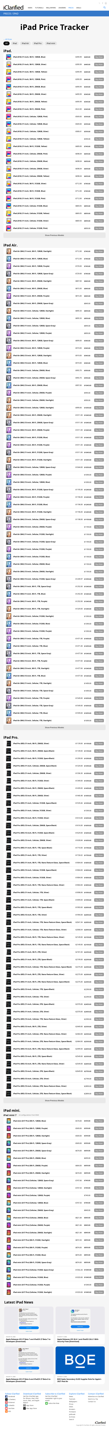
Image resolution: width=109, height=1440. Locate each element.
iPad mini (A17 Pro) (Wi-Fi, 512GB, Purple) (30, 1248)
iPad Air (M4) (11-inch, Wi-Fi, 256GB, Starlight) (32, 281)
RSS (9, 1411)
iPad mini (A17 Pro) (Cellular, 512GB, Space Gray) (33, 1270)
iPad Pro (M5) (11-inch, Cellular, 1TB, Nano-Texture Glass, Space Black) (42, 922)
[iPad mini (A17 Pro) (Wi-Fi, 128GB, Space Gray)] (8, 1143)
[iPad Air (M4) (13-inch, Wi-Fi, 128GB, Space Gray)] (8, 340)
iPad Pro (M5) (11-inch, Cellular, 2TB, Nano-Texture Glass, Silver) (39, 1034)
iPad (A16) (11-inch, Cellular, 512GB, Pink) (30, 228)
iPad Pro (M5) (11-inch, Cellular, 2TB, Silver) (31, 1012)
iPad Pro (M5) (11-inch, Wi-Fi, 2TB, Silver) (30, 952)
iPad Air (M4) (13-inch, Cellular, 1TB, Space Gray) (33, 706)
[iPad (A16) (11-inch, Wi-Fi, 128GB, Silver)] (8, 64)
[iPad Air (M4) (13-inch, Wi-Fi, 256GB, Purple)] (8, 430)
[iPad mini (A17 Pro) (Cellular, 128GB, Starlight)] (8, 1188)
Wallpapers (73, 1402)
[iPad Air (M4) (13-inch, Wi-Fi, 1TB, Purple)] (8, 661)
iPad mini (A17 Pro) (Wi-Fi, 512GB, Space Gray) (32, 1262)
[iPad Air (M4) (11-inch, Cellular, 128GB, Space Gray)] (8, 325)
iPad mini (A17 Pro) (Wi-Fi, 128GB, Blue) (29, 1121)
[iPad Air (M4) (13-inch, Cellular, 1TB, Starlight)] (8, 720)
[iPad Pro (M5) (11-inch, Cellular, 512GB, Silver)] (8, 810)
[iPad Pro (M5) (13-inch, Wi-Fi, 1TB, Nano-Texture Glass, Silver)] (8, 937)
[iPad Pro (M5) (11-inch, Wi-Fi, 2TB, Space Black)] (8, 959)
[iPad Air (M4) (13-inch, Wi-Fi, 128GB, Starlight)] (8, 355)
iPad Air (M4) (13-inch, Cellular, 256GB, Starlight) (33, 572)
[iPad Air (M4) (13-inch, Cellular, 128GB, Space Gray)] (8, 467)
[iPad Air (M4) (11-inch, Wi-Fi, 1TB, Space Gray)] (8, 586)
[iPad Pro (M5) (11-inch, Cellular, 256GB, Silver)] (8, 773)
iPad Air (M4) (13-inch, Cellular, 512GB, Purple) (32, 631)
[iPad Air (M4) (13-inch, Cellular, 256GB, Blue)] (8, 564)
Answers (72, 1409)
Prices (71, 1404)
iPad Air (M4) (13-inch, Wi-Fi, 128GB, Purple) (31, 348)
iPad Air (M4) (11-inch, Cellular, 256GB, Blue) (31, 370)
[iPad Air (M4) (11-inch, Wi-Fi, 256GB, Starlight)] (8, 281)
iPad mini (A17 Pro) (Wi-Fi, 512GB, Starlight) (31, 1240)
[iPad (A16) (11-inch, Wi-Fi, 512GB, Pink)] (8, 198)
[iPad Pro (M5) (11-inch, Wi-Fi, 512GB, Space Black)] (8, 758)
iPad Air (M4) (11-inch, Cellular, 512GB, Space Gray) (34, 542)
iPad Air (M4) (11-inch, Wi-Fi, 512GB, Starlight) (32, 460)
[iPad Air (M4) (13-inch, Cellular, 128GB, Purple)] (8, 474)
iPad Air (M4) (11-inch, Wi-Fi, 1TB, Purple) (30, 601)
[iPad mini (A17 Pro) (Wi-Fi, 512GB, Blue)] (8, 1255)
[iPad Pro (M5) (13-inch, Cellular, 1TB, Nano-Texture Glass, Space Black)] (8, 967)
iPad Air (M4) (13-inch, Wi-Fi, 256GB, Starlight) (32, 415)
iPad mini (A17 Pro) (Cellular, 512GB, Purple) (31, 1285)
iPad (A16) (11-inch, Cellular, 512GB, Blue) (30, 206)
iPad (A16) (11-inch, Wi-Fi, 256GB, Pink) (29, 109)
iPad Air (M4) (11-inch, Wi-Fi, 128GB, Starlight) (32, 251)
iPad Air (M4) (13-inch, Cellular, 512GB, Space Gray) (34, 579)
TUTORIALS (39, 8)
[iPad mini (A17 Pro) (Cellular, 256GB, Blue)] (8, 1217)
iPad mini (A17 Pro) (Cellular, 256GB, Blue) (30, 1218)
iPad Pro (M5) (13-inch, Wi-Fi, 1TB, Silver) (30, 915)
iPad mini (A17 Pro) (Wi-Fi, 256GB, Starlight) (31, 1173)
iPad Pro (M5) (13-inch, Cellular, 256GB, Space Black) (35, 825)
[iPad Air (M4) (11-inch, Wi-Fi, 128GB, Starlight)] (8, 251)
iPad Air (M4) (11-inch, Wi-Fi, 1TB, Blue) (29, 594)
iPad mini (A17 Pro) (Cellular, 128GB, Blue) (30, 1203)
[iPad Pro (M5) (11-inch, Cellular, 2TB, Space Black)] (8, 1004)
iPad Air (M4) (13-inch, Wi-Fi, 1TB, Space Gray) (32, 653)
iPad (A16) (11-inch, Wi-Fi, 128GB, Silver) (29, 64)
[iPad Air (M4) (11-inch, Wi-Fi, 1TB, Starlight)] (8, 608)
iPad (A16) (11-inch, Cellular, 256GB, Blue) (30, 161)
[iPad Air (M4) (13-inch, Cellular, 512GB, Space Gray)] (8, 579)
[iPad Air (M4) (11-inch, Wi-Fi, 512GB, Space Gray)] (8, 452)
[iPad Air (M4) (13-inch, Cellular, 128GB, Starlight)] (8, 407)
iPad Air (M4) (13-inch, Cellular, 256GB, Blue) (31, 564)
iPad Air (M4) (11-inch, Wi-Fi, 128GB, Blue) (30, 259)
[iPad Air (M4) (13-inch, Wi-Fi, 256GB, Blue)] (8, 385)
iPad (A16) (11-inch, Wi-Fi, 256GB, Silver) (29, 94)
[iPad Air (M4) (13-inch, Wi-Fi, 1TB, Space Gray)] (8, 653)
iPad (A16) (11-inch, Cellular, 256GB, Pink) (30, 154)
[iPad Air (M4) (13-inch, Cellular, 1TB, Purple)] (8, 698)
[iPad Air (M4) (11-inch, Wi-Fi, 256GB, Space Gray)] (8, 303)
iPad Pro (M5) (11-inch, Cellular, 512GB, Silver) (32, 811)
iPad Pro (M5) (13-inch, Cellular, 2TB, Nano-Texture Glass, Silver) (39, 1086)
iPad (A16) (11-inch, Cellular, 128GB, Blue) (30, 124)
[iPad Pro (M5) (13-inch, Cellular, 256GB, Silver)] (8, 840)
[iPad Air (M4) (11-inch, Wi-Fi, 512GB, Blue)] (8, 437)
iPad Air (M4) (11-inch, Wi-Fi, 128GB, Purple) (31, 266)
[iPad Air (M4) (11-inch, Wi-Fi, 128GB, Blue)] (8, 258)
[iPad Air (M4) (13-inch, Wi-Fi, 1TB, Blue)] (8, 675)
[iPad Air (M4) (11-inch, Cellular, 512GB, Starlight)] (8, 534)
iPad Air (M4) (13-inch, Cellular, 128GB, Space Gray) (34, 467)
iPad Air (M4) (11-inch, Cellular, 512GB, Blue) (31, 557)
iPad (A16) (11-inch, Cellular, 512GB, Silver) (30, 221)
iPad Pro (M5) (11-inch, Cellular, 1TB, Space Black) (33, 900)
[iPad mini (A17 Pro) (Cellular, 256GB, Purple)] (8, 1225)
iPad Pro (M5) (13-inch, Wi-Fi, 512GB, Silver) (31, 818)
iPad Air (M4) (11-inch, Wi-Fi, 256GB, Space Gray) (33, 303)
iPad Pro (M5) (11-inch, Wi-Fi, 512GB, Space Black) (33, 758)
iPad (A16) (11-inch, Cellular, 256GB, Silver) (30, 169)
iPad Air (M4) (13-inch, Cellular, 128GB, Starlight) (33, 408)
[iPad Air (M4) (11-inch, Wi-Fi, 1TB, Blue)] (8, 594)
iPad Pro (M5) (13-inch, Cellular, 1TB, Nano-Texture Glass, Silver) (39, 1019)
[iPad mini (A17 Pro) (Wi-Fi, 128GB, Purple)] (8, 1128)
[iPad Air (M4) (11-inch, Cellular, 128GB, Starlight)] (8, 311)
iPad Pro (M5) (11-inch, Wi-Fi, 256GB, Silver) (31, 744)
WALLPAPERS (51, 8)
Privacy (103, 1425)
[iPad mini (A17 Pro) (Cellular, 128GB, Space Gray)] (8, 1180)
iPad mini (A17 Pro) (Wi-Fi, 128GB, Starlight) (31, 1136)
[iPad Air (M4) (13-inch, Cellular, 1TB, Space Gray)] (8, 705)
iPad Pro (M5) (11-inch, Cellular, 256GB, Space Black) (35, 766)
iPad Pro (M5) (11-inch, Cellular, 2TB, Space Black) (33, 1004)
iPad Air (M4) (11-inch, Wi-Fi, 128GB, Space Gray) (33, 274)
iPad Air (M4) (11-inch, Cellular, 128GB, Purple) (32, 333)
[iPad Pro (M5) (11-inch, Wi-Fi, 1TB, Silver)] (8, 855)
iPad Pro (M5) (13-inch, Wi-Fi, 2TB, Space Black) (32, 1056)
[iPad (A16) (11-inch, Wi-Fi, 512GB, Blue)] (8, 191)
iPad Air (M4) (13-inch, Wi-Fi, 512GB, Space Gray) (33, 490)
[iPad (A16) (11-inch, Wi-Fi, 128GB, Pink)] (8, 79)
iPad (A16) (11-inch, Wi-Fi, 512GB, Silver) (29, 184)
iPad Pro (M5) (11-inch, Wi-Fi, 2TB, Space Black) (32, 960)
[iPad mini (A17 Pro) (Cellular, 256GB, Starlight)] (8, 1232)
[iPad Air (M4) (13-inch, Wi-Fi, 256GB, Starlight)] (8, 415)
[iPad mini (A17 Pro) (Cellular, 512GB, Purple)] (8, 1284)
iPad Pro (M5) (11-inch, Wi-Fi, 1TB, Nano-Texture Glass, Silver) (38, 885)
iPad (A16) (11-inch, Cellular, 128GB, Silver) (30, 131)
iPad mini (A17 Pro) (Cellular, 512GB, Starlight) (32, 1292)
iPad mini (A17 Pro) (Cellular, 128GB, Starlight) (32, 1188)
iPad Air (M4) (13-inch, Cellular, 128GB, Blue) (31, 482)
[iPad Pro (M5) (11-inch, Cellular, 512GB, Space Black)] (8, 803)
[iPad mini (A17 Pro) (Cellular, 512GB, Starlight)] (8, 1292)
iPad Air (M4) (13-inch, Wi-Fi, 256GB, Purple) (31, 430)
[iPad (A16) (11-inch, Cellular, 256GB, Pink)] (8, 153)
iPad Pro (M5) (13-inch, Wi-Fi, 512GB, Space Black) (33, 833)
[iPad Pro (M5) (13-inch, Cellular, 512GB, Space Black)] (8, 870)
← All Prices (7, 39)
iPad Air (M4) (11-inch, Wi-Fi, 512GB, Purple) (31, 445)
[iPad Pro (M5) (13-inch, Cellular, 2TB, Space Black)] (8, 1071)
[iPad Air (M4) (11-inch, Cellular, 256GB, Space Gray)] (8, 378)
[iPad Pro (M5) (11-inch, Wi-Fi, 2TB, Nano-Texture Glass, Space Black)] (8, 982)
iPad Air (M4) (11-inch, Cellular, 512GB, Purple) (32, 549)
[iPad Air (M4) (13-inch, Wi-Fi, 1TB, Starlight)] (8, 668)
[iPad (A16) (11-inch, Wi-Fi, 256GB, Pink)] (8, 109)
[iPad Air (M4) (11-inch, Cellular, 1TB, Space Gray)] (8, 690)
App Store (29, 1405)
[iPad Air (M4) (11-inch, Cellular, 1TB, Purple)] (8, 638)
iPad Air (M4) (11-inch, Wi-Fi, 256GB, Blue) (30, 289)
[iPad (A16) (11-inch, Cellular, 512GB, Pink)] (8, 228)
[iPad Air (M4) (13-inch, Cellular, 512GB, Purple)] (8, 631)
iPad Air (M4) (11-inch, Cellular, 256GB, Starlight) (33, 400)
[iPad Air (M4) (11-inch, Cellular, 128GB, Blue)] (8, 318)
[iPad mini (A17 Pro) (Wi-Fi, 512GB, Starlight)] (8, 1240)
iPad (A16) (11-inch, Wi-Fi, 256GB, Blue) (29, 87)
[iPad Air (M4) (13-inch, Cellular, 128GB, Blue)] (8, 482)
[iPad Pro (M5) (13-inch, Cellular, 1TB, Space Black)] (8, 989)
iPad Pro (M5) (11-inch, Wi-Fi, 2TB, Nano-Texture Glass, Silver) (38, 974)
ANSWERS (62, 8)
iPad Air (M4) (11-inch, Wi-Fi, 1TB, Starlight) (31, 609)
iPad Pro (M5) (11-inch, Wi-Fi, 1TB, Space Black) (32, 848)
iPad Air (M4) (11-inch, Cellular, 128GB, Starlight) (33, 311)
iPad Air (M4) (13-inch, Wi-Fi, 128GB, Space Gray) (33, 341)
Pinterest (11, 1402)
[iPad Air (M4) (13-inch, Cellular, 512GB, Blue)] (8, 623)
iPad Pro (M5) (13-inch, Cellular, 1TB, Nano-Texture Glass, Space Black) (42, 967)
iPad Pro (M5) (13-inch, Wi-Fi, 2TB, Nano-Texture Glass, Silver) (38, 1064)
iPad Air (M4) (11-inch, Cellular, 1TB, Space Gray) (33, 691)
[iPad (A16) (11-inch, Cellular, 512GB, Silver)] (8, 220)
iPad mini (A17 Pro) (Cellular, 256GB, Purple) (31, 1225)
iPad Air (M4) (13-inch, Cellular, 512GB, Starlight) (33, 616)
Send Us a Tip (93, 1399)
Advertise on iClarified (96, 1396)
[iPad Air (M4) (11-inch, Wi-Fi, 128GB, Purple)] (8, 266)
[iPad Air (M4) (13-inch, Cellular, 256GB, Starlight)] (8, 571)
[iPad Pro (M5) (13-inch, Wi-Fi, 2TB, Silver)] (8, 1026)
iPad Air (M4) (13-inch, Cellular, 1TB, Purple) (31, 698)
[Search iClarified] (104, 7)
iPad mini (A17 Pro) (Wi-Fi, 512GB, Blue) (29, 1255)
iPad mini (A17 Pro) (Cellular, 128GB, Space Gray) (33, 1181)
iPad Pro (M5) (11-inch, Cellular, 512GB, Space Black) (35, 803)
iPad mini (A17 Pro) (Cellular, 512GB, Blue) (30, 1277)
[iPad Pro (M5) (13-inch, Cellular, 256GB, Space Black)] (8, 825)
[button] (54, 235)
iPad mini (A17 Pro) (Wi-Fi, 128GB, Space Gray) (32, 1143)
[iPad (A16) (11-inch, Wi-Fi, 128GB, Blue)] (8, 57)
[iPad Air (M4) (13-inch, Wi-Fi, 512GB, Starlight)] (8, 512)
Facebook (11, 1396)
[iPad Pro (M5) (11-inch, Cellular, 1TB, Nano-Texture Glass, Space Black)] (8, 922)
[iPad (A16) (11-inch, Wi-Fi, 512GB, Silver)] (8, 183)
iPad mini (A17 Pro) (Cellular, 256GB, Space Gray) (33, 1210)
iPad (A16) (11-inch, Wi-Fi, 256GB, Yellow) (30, 102)
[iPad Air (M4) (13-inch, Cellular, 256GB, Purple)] (8, 527)
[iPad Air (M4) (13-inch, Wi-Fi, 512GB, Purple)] (8, 497)
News (71, 1396)
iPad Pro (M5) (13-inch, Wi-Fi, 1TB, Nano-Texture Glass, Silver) (38, 937)
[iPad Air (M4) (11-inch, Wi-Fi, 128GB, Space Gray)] (8, 273)
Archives (72, 1417)
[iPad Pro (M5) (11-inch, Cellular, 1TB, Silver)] (8, 892)
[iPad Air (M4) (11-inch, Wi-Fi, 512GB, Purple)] (8, 445)
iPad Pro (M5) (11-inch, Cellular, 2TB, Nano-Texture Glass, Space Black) (42, 1041)
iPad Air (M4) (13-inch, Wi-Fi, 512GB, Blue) (30, 505)
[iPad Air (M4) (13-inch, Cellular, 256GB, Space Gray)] (8, 519)
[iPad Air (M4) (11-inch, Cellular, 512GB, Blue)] (8, 556)
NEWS (30, 8)
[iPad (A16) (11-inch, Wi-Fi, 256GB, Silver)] (8, 94)
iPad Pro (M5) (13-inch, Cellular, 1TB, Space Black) (33, 989)
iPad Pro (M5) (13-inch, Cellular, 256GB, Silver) (32, 840)
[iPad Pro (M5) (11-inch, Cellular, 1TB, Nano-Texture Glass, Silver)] (8, 929)
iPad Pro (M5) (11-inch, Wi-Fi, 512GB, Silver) (31, 781)
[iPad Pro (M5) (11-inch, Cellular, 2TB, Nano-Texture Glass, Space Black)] (8, 1041)
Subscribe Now (53, 1403)
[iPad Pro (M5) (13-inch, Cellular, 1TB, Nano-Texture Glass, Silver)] (8, 1019)
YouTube (11, 1408)
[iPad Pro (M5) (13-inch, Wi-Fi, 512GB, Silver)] (8, 818)
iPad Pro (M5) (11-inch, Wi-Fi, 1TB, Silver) (30, 855)
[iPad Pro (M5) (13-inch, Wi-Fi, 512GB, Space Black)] (8, 833)
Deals (71, 1407)
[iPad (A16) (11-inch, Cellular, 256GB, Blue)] (8, 161)
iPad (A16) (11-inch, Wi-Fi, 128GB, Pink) (29, 79)
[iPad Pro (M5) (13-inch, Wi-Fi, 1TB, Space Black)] (8, 907)
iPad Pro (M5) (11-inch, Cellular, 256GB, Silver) (32, 773)
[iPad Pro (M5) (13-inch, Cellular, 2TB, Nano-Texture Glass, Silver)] (8, 1086)
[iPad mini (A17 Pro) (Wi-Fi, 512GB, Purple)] (8, 1247)
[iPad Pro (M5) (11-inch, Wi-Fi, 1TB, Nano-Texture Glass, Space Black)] (8, 862)
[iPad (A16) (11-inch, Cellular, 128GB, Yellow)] (8, 139)
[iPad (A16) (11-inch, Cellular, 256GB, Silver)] (8, 168)
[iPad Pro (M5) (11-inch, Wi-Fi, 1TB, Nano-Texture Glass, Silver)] (8, 885)
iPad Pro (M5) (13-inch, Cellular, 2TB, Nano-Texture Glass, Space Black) (42, 1094)
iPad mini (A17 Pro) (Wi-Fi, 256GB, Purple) (30, 1166)
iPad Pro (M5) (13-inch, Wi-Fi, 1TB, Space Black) (32, 907)
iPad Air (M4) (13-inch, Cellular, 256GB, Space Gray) (34, 519)
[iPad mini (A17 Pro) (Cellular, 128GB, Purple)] (8, 1195)
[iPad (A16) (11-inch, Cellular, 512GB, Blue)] (8, 206)
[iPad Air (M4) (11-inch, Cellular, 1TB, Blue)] (8, 646)
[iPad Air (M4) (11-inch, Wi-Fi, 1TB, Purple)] (8, 601)
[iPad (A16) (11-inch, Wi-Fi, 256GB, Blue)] (8, 86)
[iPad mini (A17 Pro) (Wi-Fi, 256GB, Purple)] (8, 1165)
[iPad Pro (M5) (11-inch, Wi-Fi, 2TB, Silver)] (8, 952)
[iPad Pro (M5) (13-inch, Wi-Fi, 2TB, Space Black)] (8, 1056)
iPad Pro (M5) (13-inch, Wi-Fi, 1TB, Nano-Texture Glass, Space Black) (41, 945)
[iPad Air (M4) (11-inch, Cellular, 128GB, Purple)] (8, 333)
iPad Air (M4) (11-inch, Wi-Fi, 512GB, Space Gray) (33, 452)
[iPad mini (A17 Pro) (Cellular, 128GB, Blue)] (8, 1202)
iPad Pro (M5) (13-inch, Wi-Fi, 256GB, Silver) (31, 796)
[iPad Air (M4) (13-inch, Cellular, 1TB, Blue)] (8, 713)
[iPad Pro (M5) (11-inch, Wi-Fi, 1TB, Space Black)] (8, 847)
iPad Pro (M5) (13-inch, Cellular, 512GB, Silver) (32, 878)
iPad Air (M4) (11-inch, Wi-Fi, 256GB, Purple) (31, 296)
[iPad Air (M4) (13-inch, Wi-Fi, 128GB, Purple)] (8, 348)
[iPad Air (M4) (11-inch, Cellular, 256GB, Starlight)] (8, 400)
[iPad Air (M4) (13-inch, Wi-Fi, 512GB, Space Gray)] (8, 489)
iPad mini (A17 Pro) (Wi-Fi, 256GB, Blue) (29, 1158)
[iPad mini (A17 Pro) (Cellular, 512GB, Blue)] (8, 1277)
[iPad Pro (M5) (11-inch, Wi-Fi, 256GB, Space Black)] (8, 751)
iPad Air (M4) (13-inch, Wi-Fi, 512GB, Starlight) (32, 512)
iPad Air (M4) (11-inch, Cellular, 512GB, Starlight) (33, 534)
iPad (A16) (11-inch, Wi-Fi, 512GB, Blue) (29, 191)
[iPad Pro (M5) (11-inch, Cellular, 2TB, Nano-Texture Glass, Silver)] (8, 1034)
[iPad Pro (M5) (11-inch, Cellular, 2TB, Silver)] (8, 1011)
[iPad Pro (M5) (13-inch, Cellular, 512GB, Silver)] (8, 877)
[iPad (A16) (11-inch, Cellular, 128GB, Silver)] (8, 131)
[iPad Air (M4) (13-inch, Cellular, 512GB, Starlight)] (8, 616)
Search (71, 1419)
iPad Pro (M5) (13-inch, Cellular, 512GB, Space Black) (35, 870)
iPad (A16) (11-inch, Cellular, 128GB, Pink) (30, 117)
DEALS (78, 8)
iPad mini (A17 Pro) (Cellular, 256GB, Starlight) (32, 1233)
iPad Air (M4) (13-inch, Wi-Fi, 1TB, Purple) (30, 661)
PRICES (71, 8)
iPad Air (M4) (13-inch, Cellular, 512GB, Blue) (31, 624)
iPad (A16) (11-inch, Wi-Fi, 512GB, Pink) (29, 198)
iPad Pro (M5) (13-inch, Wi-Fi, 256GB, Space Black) (33, 788)
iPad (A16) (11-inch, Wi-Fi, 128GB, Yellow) (30, 72)
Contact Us (92, 1402)
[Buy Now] (99, 57)
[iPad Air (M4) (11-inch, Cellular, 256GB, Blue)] (8, 370)
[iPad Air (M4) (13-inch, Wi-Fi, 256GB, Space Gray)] (8, 422)
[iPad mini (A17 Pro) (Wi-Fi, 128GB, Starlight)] (8, 1135)
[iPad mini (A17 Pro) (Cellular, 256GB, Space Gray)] (8, 1210)
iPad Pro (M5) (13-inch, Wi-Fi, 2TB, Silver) (30, 1027)
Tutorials (72, 1399)
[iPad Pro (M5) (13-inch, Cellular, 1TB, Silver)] (8, 996)
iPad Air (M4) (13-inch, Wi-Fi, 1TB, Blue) (29, 676)
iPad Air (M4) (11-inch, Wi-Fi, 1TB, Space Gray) (32, 586)
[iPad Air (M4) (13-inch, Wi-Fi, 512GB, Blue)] (8, 504)
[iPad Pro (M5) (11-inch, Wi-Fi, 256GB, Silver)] (8, 743)
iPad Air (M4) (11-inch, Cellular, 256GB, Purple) (32, 393)
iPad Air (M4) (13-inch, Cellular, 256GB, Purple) (32, 527)
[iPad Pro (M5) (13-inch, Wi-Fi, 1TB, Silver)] (8, 914)
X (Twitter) (11, 1399)
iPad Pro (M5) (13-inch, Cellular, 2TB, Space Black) (33, 1071)
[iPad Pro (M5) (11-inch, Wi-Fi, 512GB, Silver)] (8, 780)
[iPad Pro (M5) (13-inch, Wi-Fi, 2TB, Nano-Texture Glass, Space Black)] (8, 1049)
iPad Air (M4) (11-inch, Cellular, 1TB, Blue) (30, 646)
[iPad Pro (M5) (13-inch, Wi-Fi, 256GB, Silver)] (8, 795)
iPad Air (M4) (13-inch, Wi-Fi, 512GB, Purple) (31, 497)
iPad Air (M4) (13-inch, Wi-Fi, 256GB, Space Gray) (33, 423)
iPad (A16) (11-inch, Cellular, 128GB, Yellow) (31, 139)
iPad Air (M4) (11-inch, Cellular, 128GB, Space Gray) (34, 326)
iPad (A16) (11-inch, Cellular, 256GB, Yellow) (31, 176)
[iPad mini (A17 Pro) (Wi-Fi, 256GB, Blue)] (8, 1158)
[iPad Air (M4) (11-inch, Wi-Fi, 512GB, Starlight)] (8, 459)
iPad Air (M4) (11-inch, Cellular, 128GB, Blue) (31, 318)
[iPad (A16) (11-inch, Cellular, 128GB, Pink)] (8, 116)
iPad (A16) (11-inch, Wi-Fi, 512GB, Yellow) (30, 146)
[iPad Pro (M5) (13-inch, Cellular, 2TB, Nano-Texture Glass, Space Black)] (8, 1093)
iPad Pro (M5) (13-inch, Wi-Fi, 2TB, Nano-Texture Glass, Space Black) (41, 1049)
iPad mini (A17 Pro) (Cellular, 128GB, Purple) (31, 1195)
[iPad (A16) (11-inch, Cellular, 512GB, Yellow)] (8, 213)
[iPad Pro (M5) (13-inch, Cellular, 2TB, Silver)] (8, 1078)
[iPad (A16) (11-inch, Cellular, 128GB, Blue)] (8, 124)
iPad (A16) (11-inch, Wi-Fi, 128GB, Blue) (29, 57)
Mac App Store (31, 1408)
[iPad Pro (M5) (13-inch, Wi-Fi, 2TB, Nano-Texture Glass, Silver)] (8, 1063)
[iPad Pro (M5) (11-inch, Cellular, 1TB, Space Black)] (8, 900)
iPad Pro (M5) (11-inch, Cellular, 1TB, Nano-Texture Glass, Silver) (39, 930)
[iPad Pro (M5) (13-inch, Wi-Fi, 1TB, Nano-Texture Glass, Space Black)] (8, 944)
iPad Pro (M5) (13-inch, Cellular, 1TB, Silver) (31, 997)
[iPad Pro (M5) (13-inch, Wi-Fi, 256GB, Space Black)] (8, 788)
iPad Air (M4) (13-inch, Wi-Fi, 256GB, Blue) (30, 385)
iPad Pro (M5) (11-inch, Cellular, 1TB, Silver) (31, 892)
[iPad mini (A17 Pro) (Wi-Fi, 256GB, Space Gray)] (8, 1150)
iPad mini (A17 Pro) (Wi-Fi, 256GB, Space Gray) (32, 1151)
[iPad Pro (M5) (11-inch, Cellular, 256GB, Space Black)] (8, 766)
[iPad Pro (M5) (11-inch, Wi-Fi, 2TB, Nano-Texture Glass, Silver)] (8, 974)
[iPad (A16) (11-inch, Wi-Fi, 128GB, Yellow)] (8, 72)
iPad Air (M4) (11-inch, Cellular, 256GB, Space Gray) (34, 378)
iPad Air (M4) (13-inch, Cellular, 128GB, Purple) (32, 475)
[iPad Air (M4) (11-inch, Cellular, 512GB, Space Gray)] (8, 541)
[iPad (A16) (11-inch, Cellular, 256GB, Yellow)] (8, 176)
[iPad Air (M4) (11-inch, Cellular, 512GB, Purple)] (8, 549)
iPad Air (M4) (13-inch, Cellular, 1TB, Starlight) (32, 721)
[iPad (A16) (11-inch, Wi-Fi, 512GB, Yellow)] (8, 146)
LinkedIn (11, 1405)
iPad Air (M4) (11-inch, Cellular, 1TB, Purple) (31, 639)
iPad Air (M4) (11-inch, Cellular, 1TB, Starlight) (32, 683)
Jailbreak (72, 1414)
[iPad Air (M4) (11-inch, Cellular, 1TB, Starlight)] (8, 683)
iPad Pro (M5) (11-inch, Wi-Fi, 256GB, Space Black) (33, 751)
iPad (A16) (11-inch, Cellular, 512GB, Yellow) (31, 213)
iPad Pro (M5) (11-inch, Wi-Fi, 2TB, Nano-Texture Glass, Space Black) (41, 982)
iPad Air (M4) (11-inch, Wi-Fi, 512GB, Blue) (30, 437)
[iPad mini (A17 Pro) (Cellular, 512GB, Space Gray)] (8, 1269)
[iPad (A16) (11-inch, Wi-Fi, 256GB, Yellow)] (8, 101)
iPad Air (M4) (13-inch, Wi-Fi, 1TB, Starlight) (31, 668)
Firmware (72, 1412)
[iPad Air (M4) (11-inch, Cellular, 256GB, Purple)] (8, 392)
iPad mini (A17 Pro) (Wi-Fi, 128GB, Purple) (30, 1128)
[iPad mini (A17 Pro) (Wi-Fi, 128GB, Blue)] (8, 1120)
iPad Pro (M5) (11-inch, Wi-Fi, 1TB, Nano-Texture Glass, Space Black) (41, 863)
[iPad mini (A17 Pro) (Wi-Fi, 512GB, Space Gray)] (8, 1262)
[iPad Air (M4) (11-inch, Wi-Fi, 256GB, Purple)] (8, 296)
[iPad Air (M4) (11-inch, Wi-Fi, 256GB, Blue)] (8, 288)
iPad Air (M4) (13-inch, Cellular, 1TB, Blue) (30, 713)
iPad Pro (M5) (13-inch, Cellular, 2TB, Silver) (31, 1079)
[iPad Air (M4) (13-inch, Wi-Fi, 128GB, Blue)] (8, 363)
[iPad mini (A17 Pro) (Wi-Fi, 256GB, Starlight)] (8, 1173)
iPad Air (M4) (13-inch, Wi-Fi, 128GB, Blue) (30, 363)
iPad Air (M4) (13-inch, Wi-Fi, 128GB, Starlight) (32, 356)
